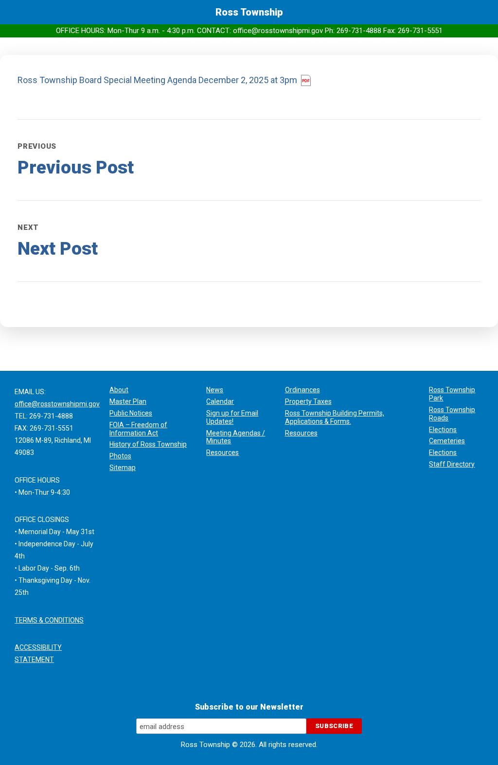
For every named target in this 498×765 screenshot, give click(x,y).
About (118, 390)
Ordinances (302, 390)
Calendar (220, 401)
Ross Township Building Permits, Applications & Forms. (334, 417)
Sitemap (122, 467)
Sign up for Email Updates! (232, 417)
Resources (222, 452)
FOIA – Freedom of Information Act (138, 429)
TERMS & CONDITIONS (49, 620)
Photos (120, 456)
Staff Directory (452, 464)
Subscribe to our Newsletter (249, 707)
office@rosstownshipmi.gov (57, 404)
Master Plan (127, 401)
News (214, 390)
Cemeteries (447, 441)
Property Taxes (308, 401)
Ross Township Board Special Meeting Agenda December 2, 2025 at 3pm (158, 80)
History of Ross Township (148, 444)
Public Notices (130, 413)
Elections (443, 430)
